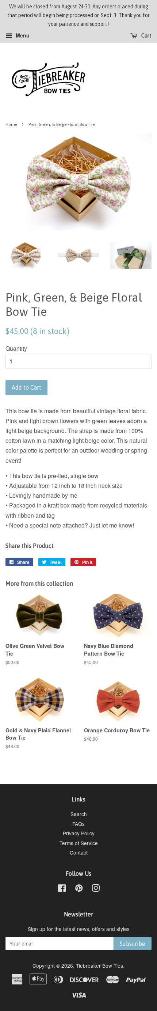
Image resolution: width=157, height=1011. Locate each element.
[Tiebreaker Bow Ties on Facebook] (62, 889)
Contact (79, 852)
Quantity (16, 348)
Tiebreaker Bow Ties (99, 965)
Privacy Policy (79, 833)
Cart (146, 36)
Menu (22, 35)
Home (11, 124)
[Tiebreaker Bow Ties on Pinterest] (79, 889)
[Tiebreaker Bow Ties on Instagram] (96, 889)
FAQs (78, 823)
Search (78, 813)
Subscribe (132, 943)
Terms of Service (79, 843)
